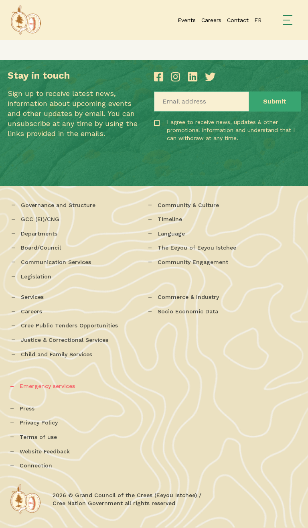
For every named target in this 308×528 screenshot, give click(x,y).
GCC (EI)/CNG (40, 219)
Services (32, 297)
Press (27, 408)
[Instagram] (177, 77)
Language (171, 233)
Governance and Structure (58, 205)
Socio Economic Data (188, 311)
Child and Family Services (56, 354)
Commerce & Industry (188, 297)
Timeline (170, 219)
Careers (31, 311)
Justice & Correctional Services (64, 340)
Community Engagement (193, 262)
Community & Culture (188, 205)
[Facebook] (160, 77)
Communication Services (56, 262)
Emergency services (47, 386)
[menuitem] (257, 20)
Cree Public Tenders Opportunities (69, 325)
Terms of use (38, 437)
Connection (36, 465)
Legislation (36, 276)
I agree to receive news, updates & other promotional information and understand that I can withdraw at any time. (200, 141)
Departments (39, 233)
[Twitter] (210, 77)
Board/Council (41, 247)
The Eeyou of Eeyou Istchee (197, 247)
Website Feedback (45, 451)
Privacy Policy (39, 422)
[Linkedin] (194, 77)
